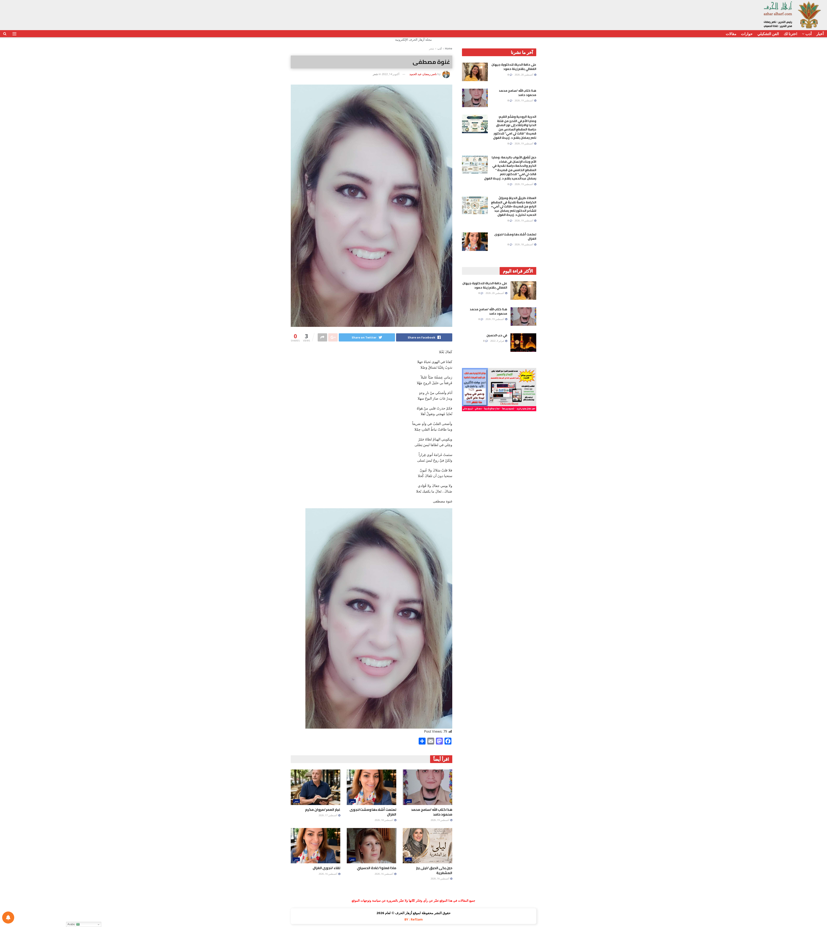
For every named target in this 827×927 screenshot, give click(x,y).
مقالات (731, 33)
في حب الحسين (497, 335)
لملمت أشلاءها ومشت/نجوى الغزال (373, 811)
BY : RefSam (413, 919)
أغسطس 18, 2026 (384, 820)
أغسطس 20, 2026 (524, 74)
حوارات (747, 33)
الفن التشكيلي (768, 33)
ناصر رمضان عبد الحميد (423, 74)
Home (448, 48)
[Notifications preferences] (8, 918)
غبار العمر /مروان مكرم (322, 809)
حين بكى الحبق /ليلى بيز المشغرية (434, 870)
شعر (431, 48)
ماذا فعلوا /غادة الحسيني (376, 868)
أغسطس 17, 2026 (328, 815)
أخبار (820, 33)
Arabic (71, 924)
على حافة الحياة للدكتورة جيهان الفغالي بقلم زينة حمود (513, 67)
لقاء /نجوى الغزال (326, 868)
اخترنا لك (790, 33)
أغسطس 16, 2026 (440, 878)
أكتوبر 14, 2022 (391, 74)
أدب (808, 33)
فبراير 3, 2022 (497, 340)
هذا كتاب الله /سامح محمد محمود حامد (431, 811)
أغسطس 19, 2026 (440, 820)
